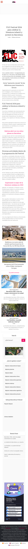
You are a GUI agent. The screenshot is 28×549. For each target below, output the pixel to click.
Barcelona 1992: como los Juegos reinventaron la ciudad (14, 292)
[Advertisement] (14, 469)
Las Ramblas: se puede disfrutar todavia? (14, 321)
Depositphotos (22, 528)
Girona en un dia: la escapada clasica (13, 451)
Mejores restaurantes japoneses (13, 380)
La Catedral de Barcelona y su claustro (14, 442)
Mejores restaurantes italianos (13, 387)
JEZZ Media (8, 528)
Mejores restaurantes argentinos (13, 390)
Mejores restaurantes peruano (13, 394)
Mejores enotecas (9, 383)
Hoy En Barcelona (14, 289)
